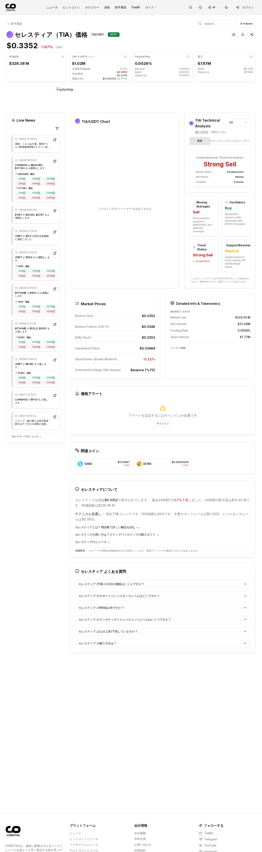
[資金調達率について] (188, 56)
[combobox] (238, 122)
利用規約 (140, 850)
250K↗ (50, 178)
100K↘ (36, 183)
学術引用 (140, 839)
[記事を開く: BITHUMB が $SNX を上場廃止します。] (54, 288)
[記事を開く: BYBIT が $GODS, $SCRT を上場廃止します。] (54, 210)
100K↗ (36, 178)
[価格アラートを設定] (242, 34)
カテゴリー (92, 7)
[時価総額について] (62, 56)
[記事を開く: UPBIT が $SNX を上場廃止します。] (54, 253)
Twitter (208, 833)
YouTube (210, 845)
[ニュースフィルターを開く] (57, 128)
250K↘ (50, 183)
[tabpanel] (219, 211)
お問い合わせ (142, 844)
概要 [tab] (199, 140)
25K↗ (21, 178)
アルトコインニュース (84, 850)
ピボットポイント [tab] (244, 140)
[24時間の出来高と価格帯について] (125, 56)
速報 (107, 7)
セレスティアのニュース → (27, 436)
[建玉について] (251, 56)
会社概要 (140, 833)
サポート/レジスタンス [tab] (222, 140)
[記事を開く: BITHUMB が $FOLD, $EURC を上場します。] (54, 324)
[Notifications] (200, 7)
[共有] (251, 34)
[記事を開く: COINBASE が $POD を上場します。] (54, 395)
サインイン (163, 423)
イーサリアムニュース (84, 844)
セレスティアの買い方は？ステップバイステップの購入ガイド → (117, 534)
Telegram (210, 839)
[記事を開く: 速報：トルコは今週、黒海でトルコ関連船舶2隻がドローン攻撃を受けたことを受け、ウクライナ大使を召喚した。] (54, 139)
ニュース (52, 7)
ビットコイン (71, 7)
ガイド (149, 7)
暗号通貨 (120, 7)
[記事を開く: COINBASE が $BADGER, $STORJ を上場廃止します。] (54, 161)
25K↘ (21, 183)
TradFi (135, 7)
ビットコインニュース (84, 839)
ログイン (248, 7)
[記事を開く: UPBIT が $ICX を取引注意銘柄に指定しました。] (54, 232)
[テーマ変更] (226, 7)
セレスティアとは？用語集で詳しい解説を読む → (107, 527)
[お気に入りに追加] (233, 34)
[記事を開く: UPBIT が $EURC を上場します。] (54, 360)
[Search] (190, 7)
